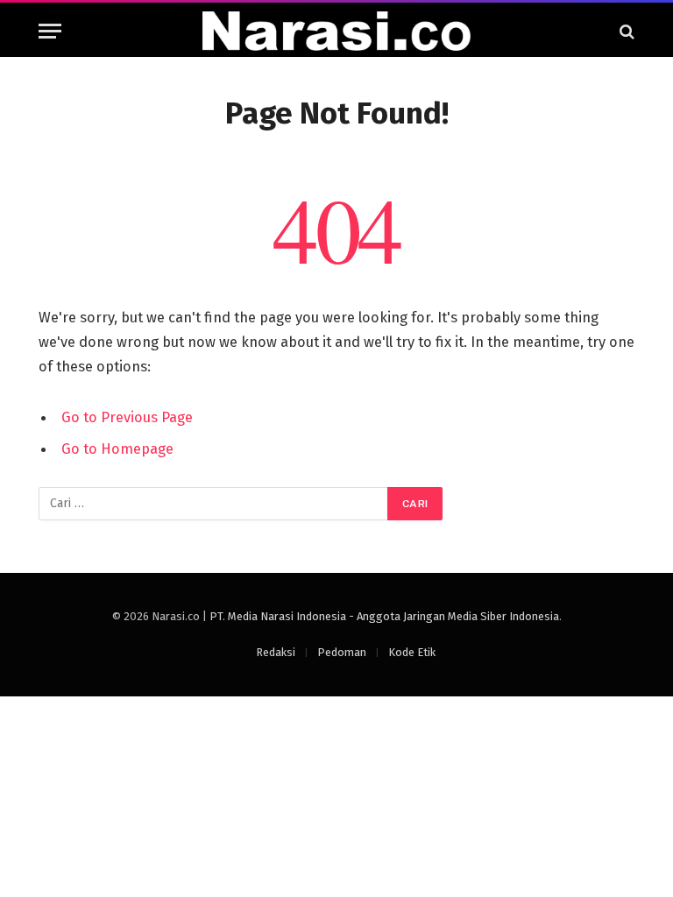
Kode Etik (412, 652)
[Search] (625, 31)
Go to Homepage (117, 448)
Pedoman (341, 652)
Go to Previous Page (127, 417)
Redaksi (275, 652)
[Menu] (50, 31)
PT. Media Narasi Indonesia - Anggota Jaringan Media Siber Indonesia (384, 616)
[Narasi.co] (336, 31)
